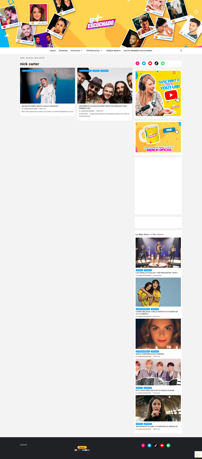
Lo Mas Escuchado (30, 109)
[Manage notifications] (197, 455)
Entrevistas (93, 51)
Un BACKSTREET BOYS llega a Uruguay (40, 106)
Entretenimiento (143, 309)
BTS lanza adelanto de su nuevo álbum (155, 390)
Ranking (63, 51)
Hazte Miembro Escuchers (138, 51)
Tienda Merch (113, 51)
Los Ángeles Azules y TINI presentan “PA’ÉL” (157, 273)
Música (96, 71)
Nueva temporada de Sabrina (150, 354)
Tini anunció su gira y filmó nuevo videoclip (157, 426)
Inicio (53, 51)
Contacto (23, 445)
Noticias (75, 51)
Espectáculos (28, 71)
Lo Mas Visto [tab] (142, 234)
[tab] (164, 233)
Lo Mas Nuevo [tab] (156, 234)
